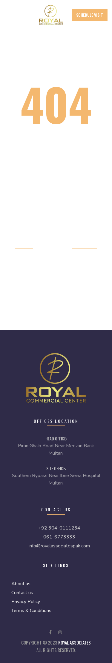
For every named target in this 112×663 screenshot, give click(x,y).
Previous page (84, 244)
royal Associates (74, 642)
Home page (24, 244)
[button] (90, 15)
